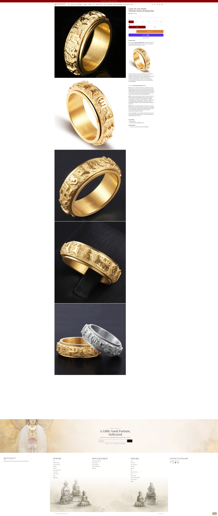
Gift (131, 470)
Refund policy (55, 477)
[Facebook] (171, 463)
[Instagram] (173, 463)
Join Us (130, 440)
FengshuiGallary (59, 513)
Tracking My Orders (56, 464)
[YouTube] (175, 463)
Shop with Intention (134, 464)
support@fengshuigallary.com (174, 461)
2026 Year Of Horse (134, 472)
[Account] (160, 4)
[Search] (157, 4)
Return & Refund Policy (57, 470)
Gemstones (132, 466)
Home (54, 475)
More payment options (146, 37)
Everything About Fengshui (96, 461)
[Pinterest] (178, 463)
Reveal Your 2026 (56, 462)
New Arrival (133, 462)
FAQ (54, 461)
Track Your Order (134, 479)
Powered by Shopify (65, 513)
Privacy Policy (117, 443)
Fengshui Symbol (95, 462)
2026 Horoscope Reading (135, 477)
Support (132, 481)
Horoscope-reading (95, 464)
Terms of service (56, 473)
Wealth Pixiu (94, 468)
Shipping (54, 466)
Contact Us (55, 468)
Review (132, 473)
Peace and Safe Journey (96, 466)
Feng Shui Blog (133, 475)
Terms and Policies (161, 513)
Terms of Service (123, 443)
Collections (132, 468)
